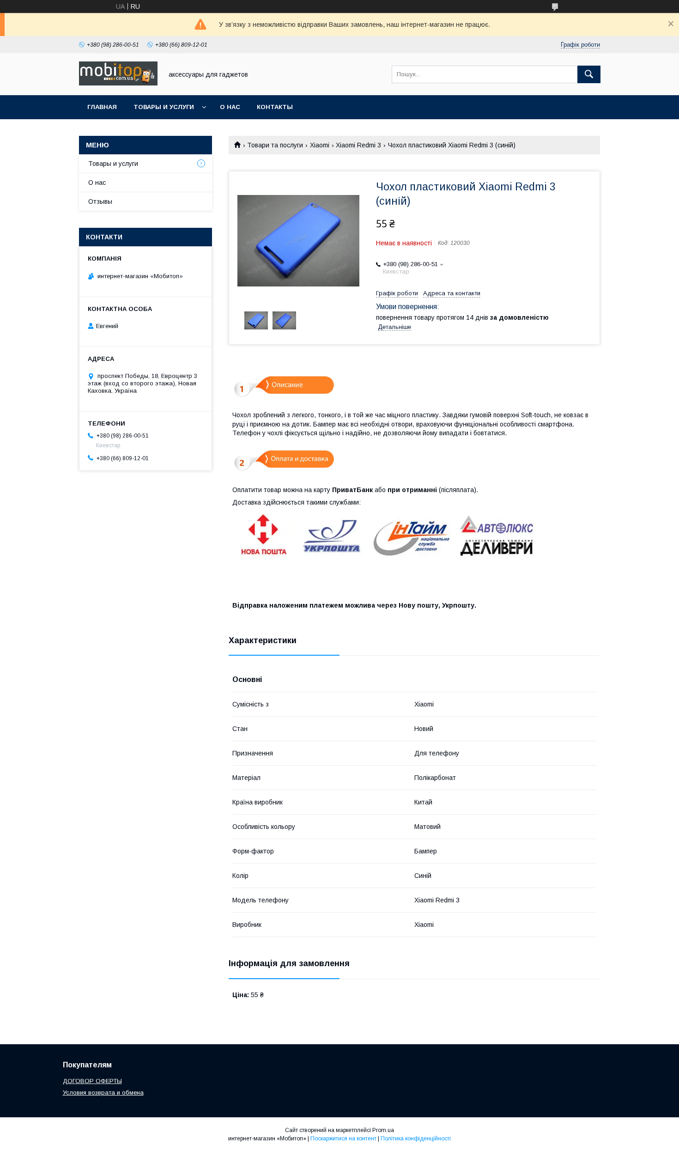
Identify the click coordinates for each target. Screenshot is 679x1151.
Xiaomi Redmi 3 (358, 145)
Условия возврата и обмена (103, 1092)
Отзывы (100, 201)
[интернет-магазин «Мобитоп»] (118, 83)
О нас (230, 107)
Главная (102, 107)
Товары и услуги (163, 107)
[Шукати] (588, 74)
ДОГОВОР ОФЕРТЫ (92, 1081)
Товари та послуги (275, 145)
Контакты (275, 107)
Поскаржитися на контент (343, 1138)
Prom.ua (383, 1130)
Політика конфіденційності (416, 1138)
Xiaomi (319, 145)
